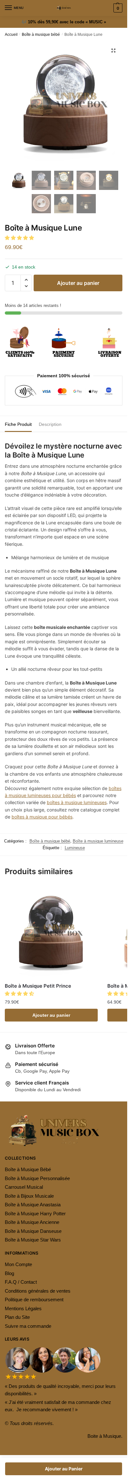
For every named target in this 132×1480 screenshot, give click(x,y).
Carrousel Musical (24, 1187)
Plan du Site (17, 1317)
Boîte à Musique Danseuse (33, 1231)
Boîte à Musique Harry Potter (35, 1213)
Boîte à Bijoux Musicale (29, 1196)
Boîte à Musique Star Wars (33, 1239)
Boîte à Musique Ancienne (32, 1222)
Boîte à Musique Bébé (28, 1169)
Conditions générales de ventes (37, 1291)
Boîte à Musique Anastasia (33, 1204)
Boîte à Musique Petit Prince (38, 986)
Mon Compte (18, 1264)
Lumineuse (75, 847)
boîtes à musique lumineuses (77, 802)
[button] (20, 237)
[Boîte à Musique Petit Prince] (51, 932)
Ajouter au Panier (64, 1468)
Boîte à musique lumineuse (98, 841)
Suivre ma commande (28, 1326)
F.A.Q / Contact (21, 1282)
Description (50, 424)
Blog (9, 1273)
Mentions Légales (23, 1308)
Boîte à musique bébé (41, 34)
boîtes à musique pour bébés (42, 816)
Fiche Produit (18, 424)
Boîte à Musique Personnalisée (37, 1178)
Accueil (11, 34)
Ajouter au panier (78, 283)
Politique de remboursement (34, 1299)
